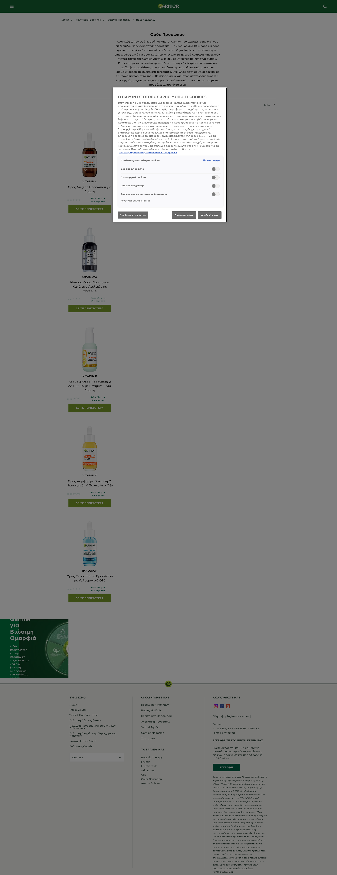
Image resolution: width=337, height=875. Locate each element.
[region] (170, 154)
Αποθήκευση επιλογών (133, 215)
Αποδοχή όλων (209, 215)
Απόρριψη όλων (184, 215)
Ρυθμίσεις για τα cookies (135, 200)
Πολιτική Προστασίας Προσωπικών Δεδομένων (148, 152)
